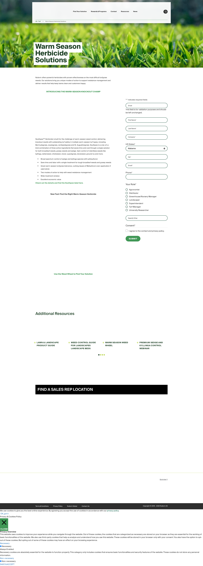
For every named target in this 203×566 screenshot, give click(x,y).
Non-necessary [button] (7, 558)
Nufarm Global (72, 506)
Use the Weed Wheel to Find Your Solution (73, 274)
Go (166, 11)
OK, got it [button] (4, 513)
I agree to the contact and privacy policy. (146, 231)
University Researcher (139, 210)
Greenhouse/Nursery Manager (143, 196)
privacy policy (113, 510)
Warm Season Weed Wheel (116, 344)
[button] (98, 354)
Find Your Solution (80, 11)
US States (130, 144)
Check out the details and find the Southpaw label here (59, 182)
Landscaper (134, 200)
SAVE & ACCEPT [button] (7, 564)
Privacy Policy (57, 506)
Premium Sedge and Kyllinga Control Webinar (151, 345)
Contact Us (85, 506)
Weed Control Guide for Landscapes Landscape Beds (83, 345)
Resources (125, 11)
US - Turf (38, 21)
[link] (40, 11)
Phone (129, 172)
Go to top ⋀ (164, 479)
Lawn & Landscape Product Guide (48, 344)
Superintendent (136, 203)
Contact (114, 11)
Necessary (6, 546)
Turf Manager (135, 206)
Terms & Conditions (42, 506)
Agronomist (134, 189)
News (135, 11)
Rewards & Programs (98, 11)
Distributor (133, 193)
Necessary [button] (5, 543)
